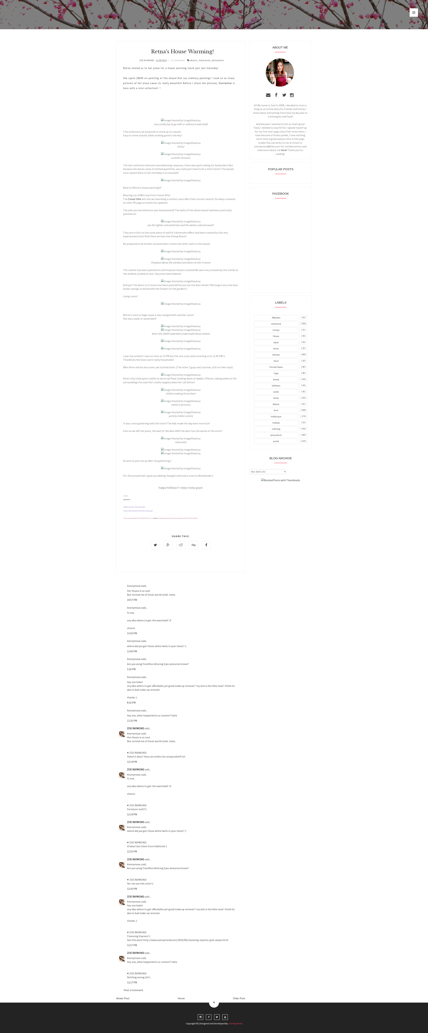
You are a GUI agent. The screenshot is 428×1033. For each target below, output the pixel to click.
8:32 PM (131, 702)
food (276, 410)
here (155, 518)
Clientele (288, 489)
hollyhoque (276, 416)
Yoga (276, 373)
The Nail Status (276, 367)
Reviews (276, 354)
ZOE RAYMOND (136, 728)
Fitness (276, 336)
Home (181, 998)
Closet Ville (134, 199)
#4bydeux (276, 317)
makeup (276, 422)
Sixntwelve (225, 83)
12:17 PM (132, 945)
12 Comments (178, 60)
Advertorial (204, 60)
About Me (273, 489)
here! (284, 150)
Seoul (276, 361)
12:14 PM (132, 761)
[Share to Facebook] (206, 545)
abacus (193, 60)
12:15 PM (132, 851)
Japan (276, 342)
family (276, 398)
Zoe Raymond (235, 1023)
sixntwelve (127, 499)
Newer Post (123, 998)
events (276, 391)
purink (276, 441)
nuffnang (276, 429)
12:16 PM (132, 888)
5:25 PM (131, 669)
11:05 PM (132, 651)
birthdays (276, 385)
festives (276, 404)
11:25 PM (132, 720)
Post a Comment (133, 990)
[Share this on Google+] (168, 545)
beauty (276, 379)
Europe (276, 330)
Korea (276, 348)
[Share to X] (155, 545)
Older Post (239, 998)
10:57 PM (132, 599)
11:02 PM (132, 633)
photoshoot (218, 60)
